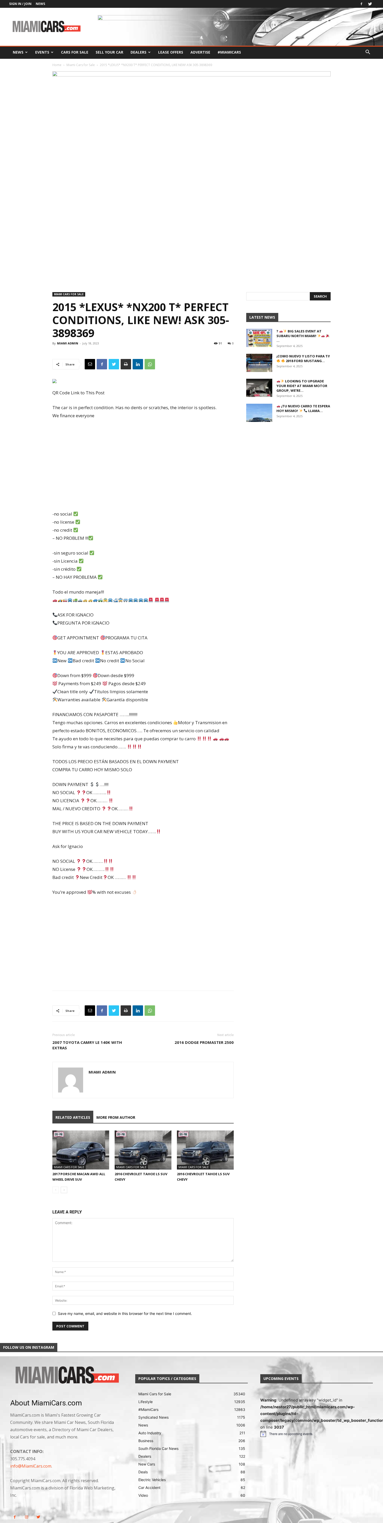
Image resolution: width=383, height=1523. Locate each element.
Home (56, 65)
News (40, 4)
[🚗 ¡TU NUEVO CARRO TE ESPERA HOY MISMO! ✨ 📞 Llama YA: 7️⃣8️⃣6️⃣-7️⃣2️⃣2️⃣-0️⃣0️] (259, 413)
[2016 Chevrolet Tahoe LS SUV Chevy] (143, 1149)
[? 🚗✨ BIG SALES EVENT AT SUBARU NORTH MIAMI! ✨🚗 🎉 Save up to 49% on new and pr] (259, 338)
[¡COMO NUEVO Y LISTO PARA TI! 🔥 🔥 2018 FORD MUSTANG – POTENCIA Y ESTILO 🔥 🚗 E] (259, 363)
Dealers (138, 52)
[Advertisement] (143, 465)
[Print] (126, 364)
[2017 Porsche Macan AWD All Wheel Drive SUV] (80, 1149)
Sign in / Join (20, 4)
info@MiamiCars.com (30, 1466)
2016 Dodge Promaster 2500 (204, 1042)
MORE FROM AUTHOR (115, 1117)
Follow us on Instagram (28, 1347)
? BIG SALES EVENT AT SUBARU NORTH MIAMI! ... (299, 336)
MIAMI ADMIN (67, 343)
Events (42, 52)
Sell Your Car (109, 52)
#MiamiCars (229, 52)
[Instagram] (26, 1517)
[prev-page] (55, 1190)
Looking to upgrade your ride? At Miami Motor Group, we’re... (301, 386)
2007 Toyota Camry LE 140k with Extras (87, 1045)
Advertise (200, 52)
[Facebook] (361, 4)
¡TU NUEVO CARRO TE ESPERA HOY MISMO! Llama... (303, 408)
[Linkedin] (138, 364)
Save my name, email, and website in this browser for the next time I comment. (125, 1313)
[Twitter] (370, 4)
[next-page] (64, 1190)
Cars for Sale (74, 52)
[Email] (90, 364)
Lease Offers (170, 52)
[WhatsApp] (150, 364)
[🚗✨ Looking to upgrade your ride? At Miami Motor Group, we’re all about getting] (259, 388)
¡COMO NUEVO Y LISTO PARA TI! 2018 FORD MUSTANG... (303, 358)
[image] (66, 1375)
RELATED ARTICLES (72, 1117)
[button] (367, 52)
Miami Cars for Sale (80, 65)
